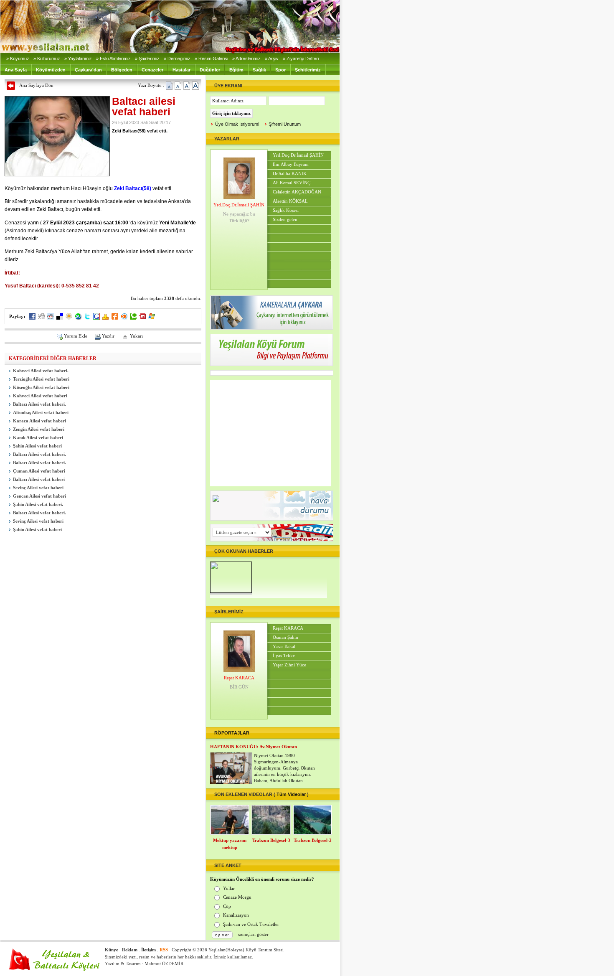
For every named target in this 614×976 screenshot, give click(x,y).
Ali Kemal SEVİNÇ (291, 182)
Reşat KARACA (239, 677)
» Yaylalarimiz (78, 58)
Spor (280, 69)
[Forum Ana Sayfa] (271, 363)
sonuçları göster (253, 934)
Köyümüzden (51, 69)
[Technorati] (133, 317)
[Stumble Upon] (78, 317)
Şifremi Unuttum (285, 124)
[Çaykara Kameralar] (271, 327)
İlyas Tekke (284, 655)
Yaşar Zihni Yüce (289, 665)
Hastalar (181, 69)
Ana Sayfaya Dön (36, 85)
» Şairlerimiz (147, 58)
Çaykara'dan (88, 69)
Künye (111, 949)
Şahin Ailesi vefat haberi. (38, 504)
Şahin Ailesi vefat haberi (37, 446)
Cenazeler (152, 69)
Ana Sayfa (16, 69)
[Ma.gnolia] (69, 317)
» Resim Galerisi (211, 58)
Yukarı (136, 335)
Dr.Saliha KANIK (290, 173)
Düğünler (210, 69)
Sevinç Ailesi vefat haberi (38, 487)
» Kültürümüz (46, 58)
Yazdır (108, 335)
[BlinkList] (124, 317)
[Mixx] (142, 317)
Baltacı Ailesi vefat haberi (39, 479)
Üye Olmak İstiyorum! (237, 124)
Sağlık (259, 69)
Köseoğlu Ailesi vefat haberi (41, 387)
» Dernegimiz (177, 58)
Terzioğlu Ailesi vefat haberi (41, 379)
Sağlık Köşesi (286, 210)
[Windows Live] (151, 317)
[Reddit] (50, 317)
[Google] (96, 317)
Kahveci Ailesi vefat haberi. (41, 371)
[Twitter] (87, 317)
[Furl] (114, 317)
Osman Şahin (285, 637)
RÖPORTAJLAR (231, 732)
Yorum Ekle (75, 335)
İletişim (148, 949)
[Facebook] (32, 317)
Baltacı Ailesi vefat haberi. (39, 404)
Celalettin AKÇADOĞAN (297, 192)
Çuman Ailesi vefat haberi (39, 471)
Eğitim (236, 69)
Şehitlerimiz (308, 69)
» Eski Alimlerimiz (113, 58)
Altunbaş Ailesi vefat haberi (41, 412)
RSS (164, 949)
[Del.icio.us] (59, 317)
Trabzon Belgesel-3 (271, 840)
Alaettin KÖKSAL (290, 201)
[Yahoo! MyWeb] (105, 317)
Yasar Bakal (284, 646)
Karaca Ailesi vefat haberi (39, 421)
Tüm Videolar (291, 794)
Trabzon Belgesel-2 (313, 840)
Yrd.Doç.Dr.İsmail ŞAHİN (238, 204)
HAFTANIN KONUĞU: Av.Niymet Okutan (253, 746)
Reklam (129, 949)
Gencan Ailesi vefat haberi (39, 496)
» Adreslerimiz (246, 58)
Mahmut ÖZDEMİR (164, 963)
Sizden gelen (285, 219)
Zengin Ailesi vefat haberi (38, 429)
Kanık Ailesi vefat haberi (38, 437)
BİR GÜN (239, 686)
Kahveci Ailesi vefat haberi (40, 396)
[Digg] (41, 317)
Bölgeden (121, 69)
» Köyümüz (17, 58)
